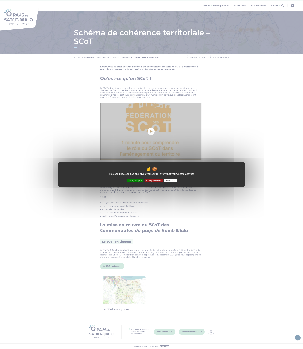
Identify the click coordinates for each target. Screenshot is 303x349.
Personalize (170, 181)
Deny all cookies (154, 181)
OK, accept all (136, 181)
